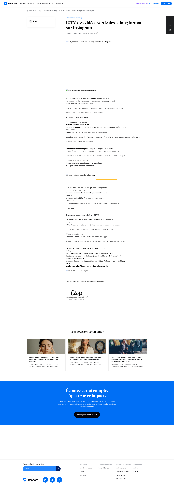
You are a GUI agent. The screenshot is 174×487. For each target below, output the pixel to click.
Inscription (166, 3)
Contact (82, 471)
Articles (136, 468)
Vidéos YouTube (121, 479)
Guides (136, 471)
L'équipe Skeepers (86, 468)
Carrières (83, 475)
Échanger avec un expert (87, 415)
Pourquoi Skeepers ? (27, 3)
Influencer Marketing (50, 10)
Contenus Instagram (122, 471)
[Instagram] (45, 480)
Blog (39, 10)
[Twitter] (59, 480)
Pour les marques (142, 3)
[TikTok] (52, 480)
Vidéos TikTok (120, 475)
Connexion (155, 3)
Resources (32, 10)
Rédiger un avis (121, 468)
